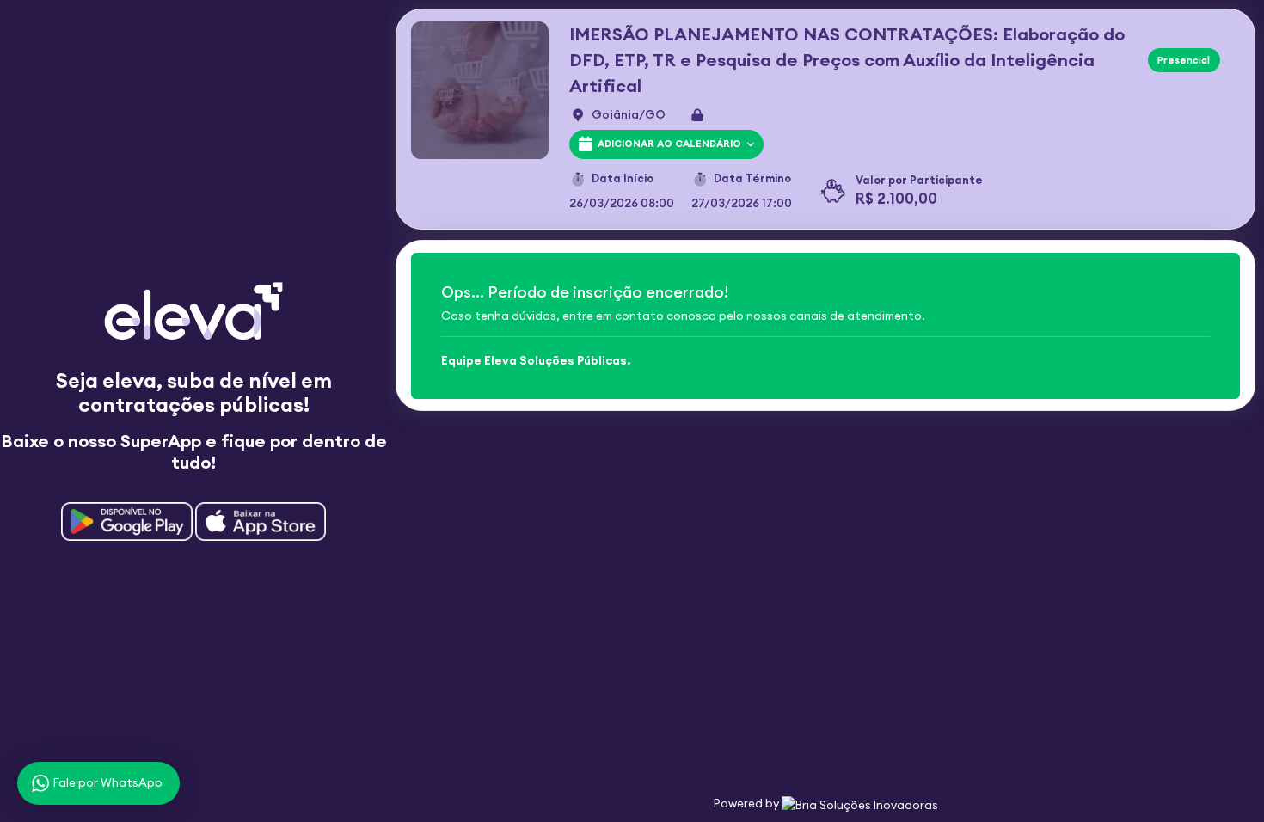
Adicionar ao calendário (668, 144)
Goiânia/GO (629, 114)
